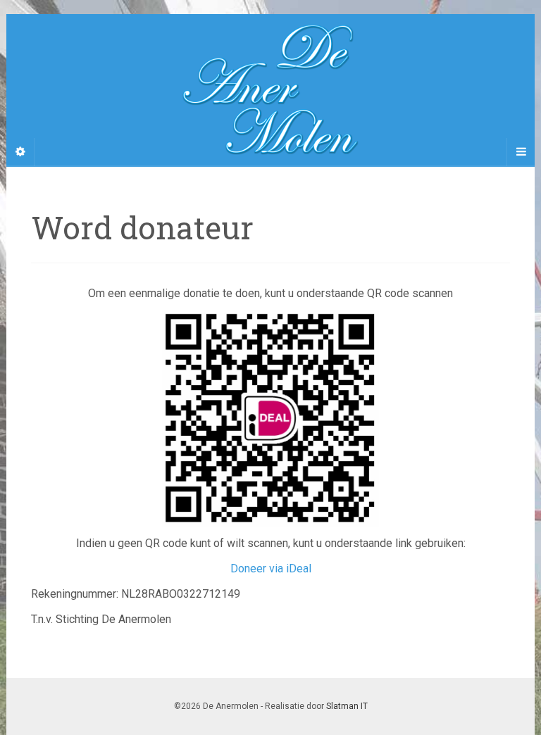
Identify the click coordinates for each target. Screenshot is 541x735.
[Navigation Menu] (520, 152)
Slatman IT (347, 706)
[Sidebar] (20, 152)
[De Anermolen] (270, 90)
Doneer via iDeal (270, 568)
